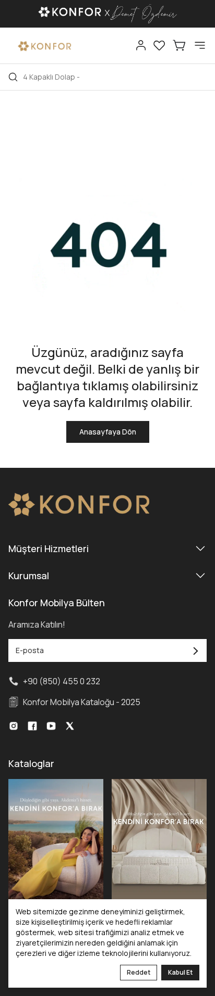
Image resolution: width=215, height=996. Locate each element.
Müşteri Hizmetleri (48, 548)
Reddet (138, 972)
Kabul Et (180, 972)
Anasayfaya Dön (107, 432)
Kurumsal (28, 575)
